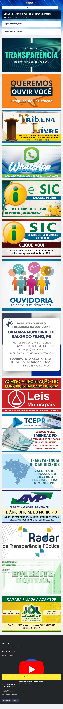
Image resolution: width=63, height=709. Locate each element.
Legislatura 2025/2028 (13, 24)
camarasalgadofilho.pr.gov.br (9, 696)
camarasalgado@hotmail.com (11, 694)
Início (5, 17)
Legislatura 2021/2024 (13, 31)
